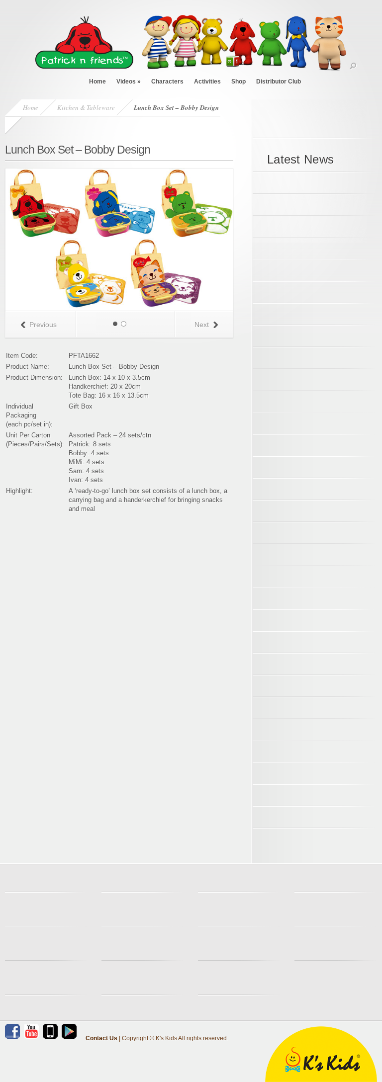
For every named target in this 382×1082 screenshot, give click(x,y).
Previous (43, 325)
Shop (238, 81)
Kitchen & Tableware (86, 107)
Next (201, 325)
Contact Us (101, 1038)
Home (97, 81)
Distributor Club (278, 81)
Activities (207, 81)
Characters (167, 81)
